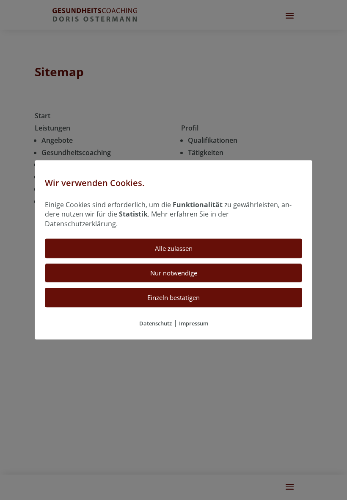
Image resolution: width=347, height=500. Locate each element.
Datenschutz (155, 324)
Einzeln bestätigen (173, 298)
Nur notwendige (173, 273)
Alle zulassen (174, 248)
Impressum (193, 324)
